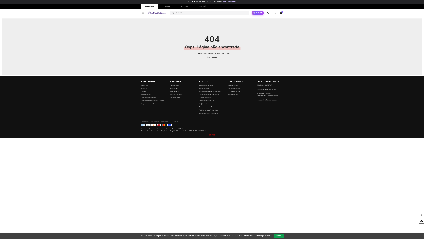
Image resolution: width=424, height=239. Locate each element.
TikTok (173, 121)
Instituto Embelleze (234, 88)
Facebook (145, 121)
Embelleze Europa (234, 91)
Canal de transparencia (148, 97)
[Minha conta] (275, 13)
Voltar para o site (212, 57)
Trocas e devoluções (206, 85)
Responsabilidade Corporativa (151, 104)
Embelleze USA (233, 94)
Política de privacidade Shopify (209, 94)
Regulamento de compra (207, 104)
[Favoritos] (268, 13)
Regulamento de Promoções (208, 110)
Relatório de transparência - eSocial (152, 101)
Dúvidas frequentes (205, 97)
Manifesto (144, 88)
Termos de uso (204, 88)
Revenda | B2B (175, 97)
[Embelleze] (149, 6)
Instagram (155, 121)
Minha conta (174, 88)
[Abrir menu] (143, 13)
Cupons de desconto (206, 107)
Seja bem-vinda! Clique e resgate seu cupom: (212, 1)
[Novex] (167, 6)
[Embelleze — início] (156, 12)
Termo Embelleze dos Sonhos (209, 113)
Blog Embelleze (233, 85)
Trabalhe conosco (176, 94)
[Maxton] (184, 6)
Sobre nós (144, 85)
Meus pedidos (174, 91)
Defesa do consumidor (206, 101)
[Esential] (202, 6)
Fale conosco (174, 85)
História (143, 91)
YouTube (164, 121)
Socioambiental (146, 94)
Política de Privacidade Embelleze (210, 91)
